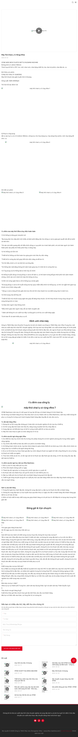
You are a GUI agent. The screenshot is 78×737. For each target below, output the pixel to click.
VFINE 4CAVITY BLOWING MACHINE (25, 671)
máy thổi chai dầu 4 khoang (23, 663)
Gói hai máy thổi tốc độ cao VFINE (25, 695)
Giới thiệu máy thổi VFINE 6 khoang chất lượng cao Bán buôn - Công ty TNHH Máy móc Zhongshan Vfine (63, 663)
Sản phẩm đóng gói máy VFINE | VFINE (64, 687)
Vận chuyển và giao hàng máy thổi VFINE (62, 679)
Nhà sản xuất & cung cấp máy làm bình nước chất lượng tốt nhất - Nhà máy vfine (26, 687)
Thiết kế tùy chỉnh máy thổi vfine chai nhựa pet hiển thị (26, 679)
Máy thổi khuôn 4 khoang (60, 671)
